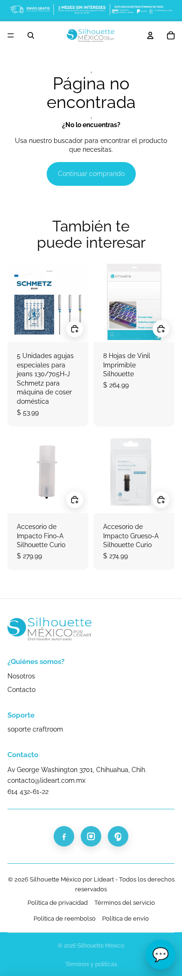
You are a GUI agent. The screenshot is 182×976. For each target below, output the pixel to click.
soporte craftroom (35, 729)
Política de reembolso (65, 918)
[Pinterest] (118, 836)
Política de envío (125, 918)
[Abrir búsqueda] (31, 35)
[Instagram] (91, 836)
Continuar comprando (91, 173)
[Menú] (10, 35)
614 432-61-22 (28, 791)
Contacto (21, 689)
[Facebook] (64, 836)
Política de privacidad (58, 902)
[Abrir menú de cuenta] (150, 35)
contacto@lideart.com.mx (46, 780)
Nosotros (21, 676)
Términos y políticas (91, 964)
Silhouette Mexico (100, 945)
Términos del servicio (124, 902)
